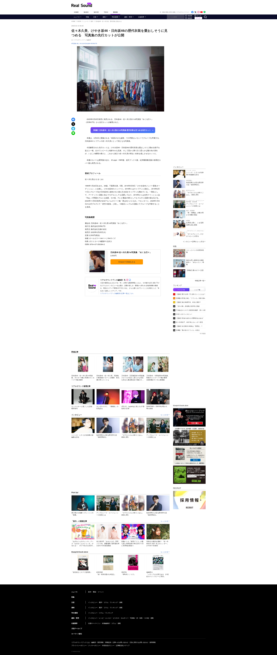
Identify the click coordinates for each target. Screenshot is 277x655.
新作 (89, 592)
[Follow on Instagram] (198, 12)
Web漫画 (115, 17)
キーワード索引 (76, 634)
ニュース (77, 17)
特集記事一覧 (199, 280)
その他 (146, 618)
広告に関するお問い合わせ (139, 642)
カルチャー (124, 618)
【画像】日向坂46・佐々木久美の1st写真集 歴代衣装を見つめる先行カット (121, 130)
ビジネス (116, 618)
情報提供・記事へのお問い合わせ (116, 642)
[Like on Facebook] (192, 12)
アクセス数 (181, 290)
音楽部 (190, 16)
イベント (101, 592)
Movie (96, 12)
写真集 (74, 43)
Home (76, 12)
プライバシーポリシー (79, 645)
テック (199, 16)
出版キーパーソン (94, 623)
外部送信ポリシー (108, 645)
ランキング (114, 602)
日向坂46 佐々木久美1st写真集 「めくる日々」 (131, 252)
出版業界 (141, 17)
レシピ (101, 618)
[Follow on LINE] (204, 12)
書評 (100, 602)
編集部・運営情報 (97, 642)
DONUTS (94, 43)
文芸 (94, 17)
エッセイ (108, 618)
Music (86, 12)
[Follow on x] (195, 12)
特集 (87, 17)
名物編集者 (106, 623)
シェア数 (197, 290)
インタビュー (92, 602)
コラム (106, 602)
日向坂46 (87, 43)
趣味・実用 (128, 17)
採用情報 (153, 642)
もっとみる (164, 415)
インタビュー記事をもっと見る (193, 241)
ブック (198, 18)
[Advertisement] (153, 5)
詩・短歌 (139, 618)
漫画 (104, 17)
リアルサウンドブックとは (80, 642)
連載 (120, 602)
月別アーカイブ (76, 628)
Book (115, 12)
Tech (106, 12)
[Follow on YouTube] (201, 12)
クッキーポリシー (94, 645)
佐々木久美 (80, 43)
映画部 (190, 18)
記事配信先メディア (123, 645)
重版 (94, 592)
